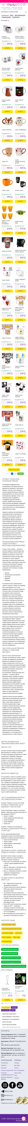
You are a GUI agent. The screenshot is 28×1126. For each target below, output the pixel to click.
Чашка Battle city (8, 847)
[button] (3, 1003)
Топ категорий (6, 1007)
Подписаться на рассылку (8, 1103)
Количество (16, 17)
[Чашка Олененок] (7, 121)
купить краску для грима (9, 1024)
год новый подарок (7, 933)
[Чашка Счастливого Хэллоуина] (7, 445)
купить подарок (6, 937)
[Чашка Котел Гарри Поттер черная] (20, 242)
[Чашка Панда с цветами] (20, 59)
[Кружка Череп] (20, 182)
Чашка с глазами (8, 816)
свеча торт (18, 933)
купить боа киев (6, 1022)
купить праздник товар (8, 924)
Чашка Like (7, 823)
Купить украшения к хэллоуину (11, 957)
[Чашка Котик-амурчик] (20, 387)
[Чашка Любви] (7, 271)
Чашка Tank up (8, 845)
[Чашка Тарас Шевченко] (7, 387)
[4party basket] (24, 4)
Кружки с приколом (9, 12)
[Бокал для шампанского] (7, 979)
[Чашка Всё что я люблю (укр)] (7, 300)
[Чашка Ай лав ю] (7, 329)
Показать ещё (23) (14, 469)
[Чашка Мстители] (7, 242)
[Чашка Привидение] (20, 121)
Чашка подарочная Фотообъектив (13, 818)
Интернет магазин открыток (9, 750)
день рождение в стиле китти (10, 1016)
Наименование (6, 17)
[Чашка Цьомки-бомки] (7, 91)
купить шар (16, 937)
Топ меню (14, 1007)
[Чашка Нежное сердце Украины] (20, 329)
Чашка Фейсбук (8, 821)
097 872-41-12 (8, 1095)
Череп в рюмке (8, 841)
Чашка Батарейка (9, 819)
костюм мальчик (6, 941)
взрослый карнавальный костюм (11, 928)
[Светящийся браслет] (20, 979)
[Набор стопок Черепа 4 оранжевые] (7, 213)
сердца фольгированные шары (11, 1027)
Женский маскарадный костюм (11, 962)
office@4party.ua (8, 1099)
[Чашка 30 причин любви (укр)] (7, 416)
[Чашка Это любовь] (20, 445)
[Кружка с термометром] (7, 29)
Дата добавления (20, 15)
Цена (11, 15)
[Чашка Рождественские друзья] (20, 151)
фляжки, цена (21, 776)
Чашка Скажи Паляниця (11, 839)
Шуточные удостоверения (9, 953)
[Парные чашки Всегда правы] (7, 59)
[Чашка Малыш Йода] (20, 212)
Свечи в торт (6, 747)
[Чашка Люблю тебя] (20, 91)
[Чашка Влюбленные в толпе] (7, 358)
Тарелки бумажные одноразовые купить (13, 966)
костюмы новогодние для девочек (11, 754)
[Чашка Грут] (7, 152)
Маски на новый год (9, 773)
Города (13, 1010)
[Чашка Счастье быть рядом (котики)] (20, 300)
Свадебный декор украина (10, 949)
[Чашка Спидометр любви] (20, 271)
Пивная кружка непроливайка (12, 843)
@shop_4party (8, 1091)
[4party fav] (21, 4)
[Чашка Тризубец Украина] (20, 358)
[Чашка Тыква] (7, 182)
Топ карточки (5, 1010)
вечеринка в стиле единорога (10, 1019)
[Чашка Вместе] (20, 416)
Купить (7, 48)
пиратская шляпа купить (9, 1014)
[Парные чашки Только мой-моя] (20, 29)
